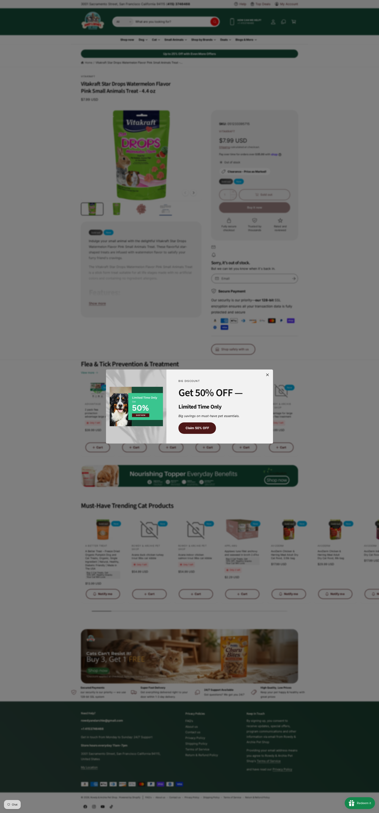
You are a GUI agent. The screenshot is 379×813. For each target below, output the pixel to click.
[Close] (267, 375)
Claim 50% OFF (197, 428)
